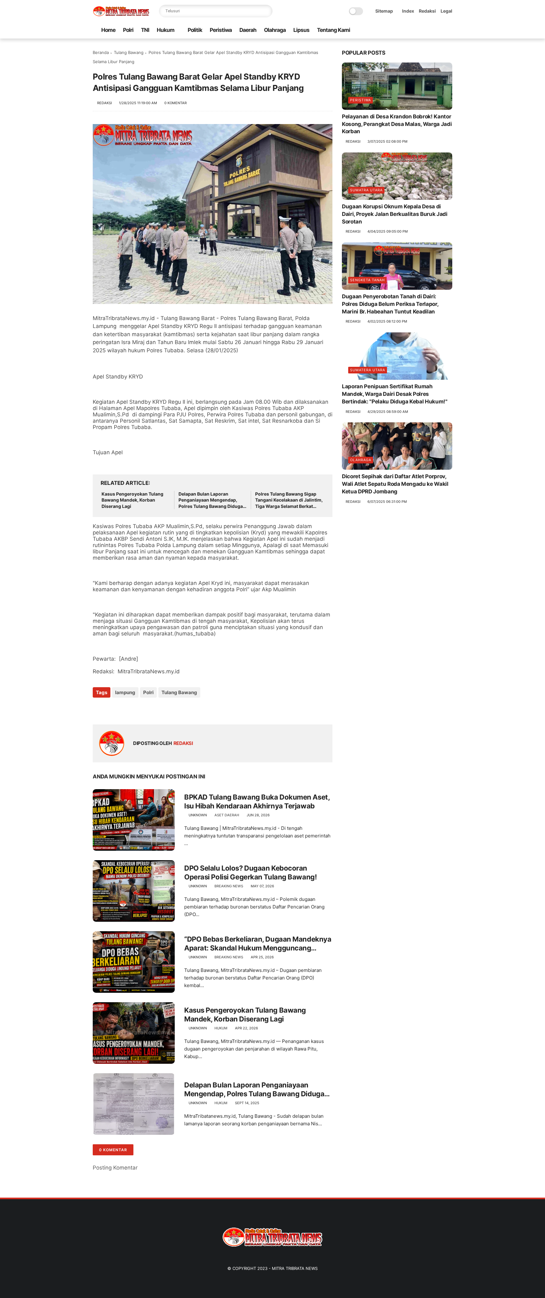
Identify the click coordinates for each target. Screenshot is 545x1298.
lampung (125, 692)
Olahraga (275, 30)
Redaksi (427, 11)
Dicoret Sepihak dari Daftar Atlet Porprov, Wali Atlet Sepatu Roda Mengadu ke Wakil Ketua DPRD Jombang (395, 484)
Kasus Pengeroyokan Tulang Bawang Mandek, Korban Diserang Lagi (132, 500)
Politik (195, 30)
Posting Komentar (115, 1167)
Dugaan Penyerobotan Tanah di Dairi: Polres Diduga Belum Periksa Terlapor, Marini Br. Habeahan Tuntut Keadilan (390, 304)
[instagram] (439, 30)
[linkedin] (148, 709)
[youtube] (449, 30)
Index (408, 11)
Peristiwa (221, 30)
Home (108, 30)
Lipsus (301, 30)
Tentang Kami (333, 30)
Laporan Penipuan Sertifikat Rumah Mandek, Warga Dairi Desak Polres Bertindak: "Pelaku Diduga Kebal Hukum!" (395, 394)
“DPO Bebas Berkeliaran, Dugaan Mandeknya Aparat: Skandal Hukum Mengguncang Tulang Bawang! (257, 944)
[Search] (266, 11)
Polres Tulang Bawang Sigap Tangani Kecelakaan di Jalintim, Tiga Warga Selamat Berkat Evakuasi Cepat (289, 500)
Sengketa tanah (367, 280)
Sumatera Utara (367, 370)
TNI (145, 30)
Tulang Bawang (129, 52)
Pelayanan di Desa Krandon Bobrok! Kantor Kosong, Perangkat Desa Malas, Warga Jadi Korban (397, 124)
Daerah (247, 30)
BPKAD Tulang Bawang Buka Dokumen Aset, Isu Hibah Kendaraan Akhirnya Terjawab (257, 801)
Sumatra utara (366, 190)
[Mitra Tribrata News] (121, 14)
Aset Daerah (226, 815)
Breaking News (228, 886)
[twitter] (408, 30)
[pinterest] (429, 30)
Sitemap (384, 11)
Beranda (101, 52)
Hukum (165, 30)
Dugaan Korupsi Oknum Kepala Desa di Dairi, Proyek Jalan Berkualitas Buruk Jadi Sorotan (395, 214)
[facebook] (398, 30)
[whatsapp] (418, 30)
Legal (446, 11)
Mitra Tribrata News (295, 1268)
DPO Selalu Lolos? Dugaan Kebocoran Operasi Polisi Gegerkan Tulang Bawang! (250, 872)
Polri (128, 30)
